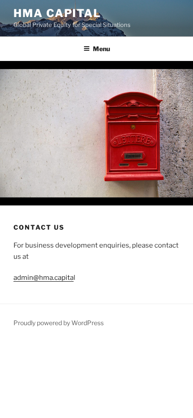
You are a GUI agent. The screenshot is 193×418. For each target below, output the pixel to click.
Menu (101, 48)
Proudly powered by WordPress (58, 323)
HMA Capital (57, 13)
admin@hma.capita (43, 278)
